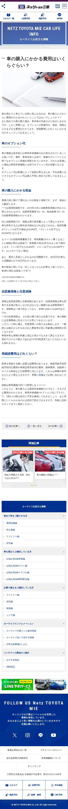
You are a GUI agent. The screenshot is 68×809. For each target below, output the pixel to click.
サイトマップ (34, 766)
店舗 (41, 375)
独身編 (9, 608)
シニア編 (10, 615)
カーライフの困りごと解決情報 (21, 631)
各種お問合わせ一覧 (17, 750)
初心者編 (10, 529)
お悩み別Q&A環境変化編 (17, 579)
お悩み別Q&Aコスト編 (16, 565)
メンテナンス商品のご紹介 (16, 652)
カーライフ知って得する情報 (20, 637)
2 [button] (34, 485)
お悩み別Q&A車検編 (15, 559)
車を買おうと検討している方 (18, 551)
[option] (17, 684)
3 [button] (36, 485)
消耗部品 (10, 667)
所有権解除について (51, 758)
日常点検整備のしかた (17, 644)
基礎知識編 (11, 523)
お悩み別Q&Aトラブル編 (17, 572)
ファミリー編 (12, 536)
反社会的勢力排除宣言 (17, 758)
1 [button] (32, 485)
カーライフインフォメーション (19, 623)
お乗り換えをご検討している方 (19, 587)
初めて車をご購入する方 (15, 516)
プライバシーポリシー (51, 750)
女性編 (9, 543)
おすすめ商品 (12, 660)
